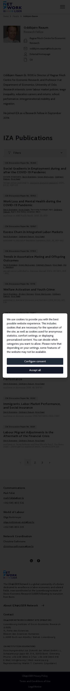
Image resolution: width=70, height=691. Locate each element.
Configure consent (35, 361)
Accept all (35, 370)
